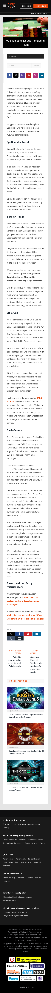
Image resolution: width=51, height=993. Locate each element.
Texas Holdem (34, 859)
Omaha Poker (25, 862)
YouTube (39, 877)
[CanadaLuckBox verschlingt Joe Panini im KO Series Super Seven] (25, 735)
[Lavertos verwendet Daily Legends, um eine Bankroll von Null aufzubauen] (25, 699)
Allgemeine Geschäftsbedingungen (17, 897)
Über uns (6, 824)
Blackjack (37, 862)
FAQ (14, 824)
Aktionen (6, 865)
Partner (43, 843)
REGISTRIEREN (40, 6)
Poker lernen (8, 859)
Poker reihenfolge (10, 862)
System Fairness (9, 900)
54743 (25, 951)
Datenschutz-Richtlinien (12, 843)
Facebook (21, 877)
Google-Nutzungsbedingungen (15, 915)
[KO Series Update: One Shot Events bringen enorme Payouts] (25, 772)
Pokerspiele (21, 859)
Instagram (7, 881)
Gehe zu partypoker (37, 13)
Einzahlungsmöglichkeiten (29, 824)
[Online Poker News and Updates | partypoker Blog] (11, 5)
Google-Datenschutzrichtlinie (15, 912)
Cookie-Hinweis (30, 843)
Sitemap (6, 827)
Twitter (30, 877)
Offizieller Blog (9, 877)
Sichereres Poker (35, 839)
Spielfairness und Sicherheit (14, 839)
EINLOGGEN (26, 6)
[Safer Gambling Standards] (40, 980)
